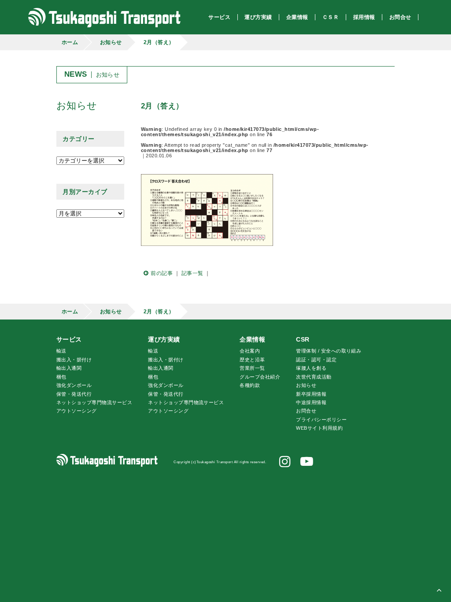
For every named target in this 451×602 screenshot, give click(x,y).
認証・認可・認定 (316, 359)
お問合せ (306, 410)
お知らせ (111, 42)
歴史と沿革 (252, 359)
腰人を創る (311, 368)
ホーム (70, 42)
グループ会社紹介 (260, 376)
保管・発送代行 (74, 394)
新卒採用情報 (311, 394)
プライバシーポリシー (321, 419)
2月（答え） (159, 42)
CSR (302, 339)
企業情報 (252, 339)
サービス (69, 339)
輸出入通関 (68, 368)
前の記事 (162, 273)
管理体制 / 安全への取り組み (328, 350)
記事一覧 (192, 273)
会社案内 (250, 350)
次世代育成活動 (313, 376)
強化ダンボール (74, 385)
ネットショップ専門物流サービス (94, 402)
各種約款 (250, 385)
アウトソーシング (76, 410)
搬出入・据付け (74, 359)
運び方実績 (164, 339)
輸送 (61, 350)
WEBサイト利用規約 (319, 428)
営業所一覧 (252, 368)
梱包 (61, 376)
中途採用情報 (311, 402)
